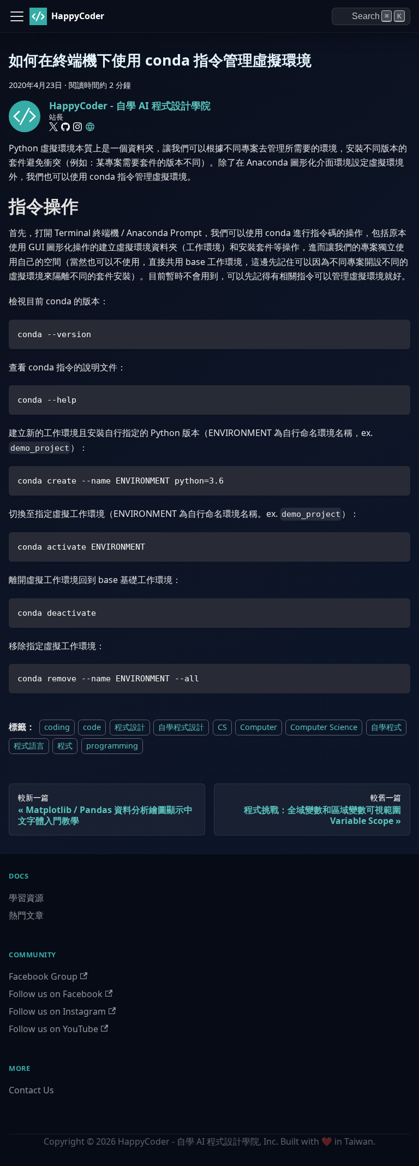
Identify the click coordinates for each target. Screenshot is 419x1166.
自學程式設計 (181, 727)
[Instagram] (77, 126)
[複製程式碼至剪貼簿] (397, 333)
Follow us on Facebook (56, 994)
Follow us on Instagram (57, 1011)
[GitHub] (65, 126)
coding (57, 727)
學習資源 (26, 898)
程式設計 (130, 727)
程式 (65, 745)
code (92, 727)
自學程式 (386, 727)
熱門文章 (26, 915)
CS (222, 727)
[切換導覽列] (17, 16)
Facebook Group (43, 976)
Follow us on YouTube (53, 1029)
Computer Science (323, 727)
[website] (90, 126)
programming (112, 745)
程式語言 (29, 745)
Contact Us (31, 1090)
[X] (53, 126)
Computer (258, 727)
